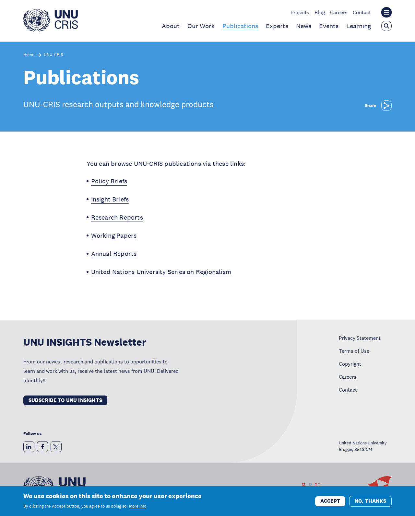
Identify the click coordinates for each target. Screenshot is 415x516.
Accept (330, 500)
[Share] (386, 105)
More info (137, 506)
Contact (362, 12)
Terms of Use (354, 351)
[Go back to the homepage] (50, 30)
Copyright (350, 364)
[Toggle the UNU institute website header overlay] (386, 12)
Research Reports (117, 217)
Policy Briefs (109, 181)
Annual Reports (114, 254)
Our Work (201, 26)
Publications (240, 26)
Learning (358, 26)
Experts (277, 26)
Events (328, 26)
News (303, 26)
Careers (339, 12)
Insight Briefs (110, 199)
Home (28, 54)
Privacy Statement (360, 338)
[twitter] (56, 446)
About (171, 26)
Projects (299, 12)
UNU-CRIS (53, 54)
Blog (319, 12)
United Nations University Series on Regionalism (161, 272)
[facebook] (42, 446)
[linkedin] (28, 446)
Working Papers (114, 235)
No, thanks (370, 500)
